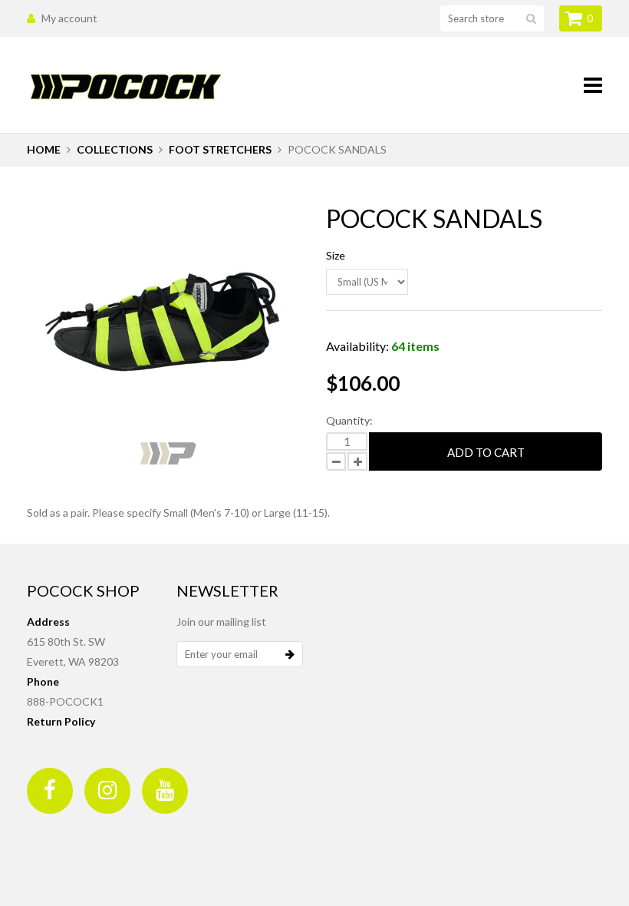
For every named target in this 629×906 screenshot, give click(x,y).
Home (44, 149)
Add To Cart (486, 452)
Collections (115, 149)
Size (335, 255)
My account (69, 18)
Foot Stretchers (220, 149)
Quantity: (349, 420)
